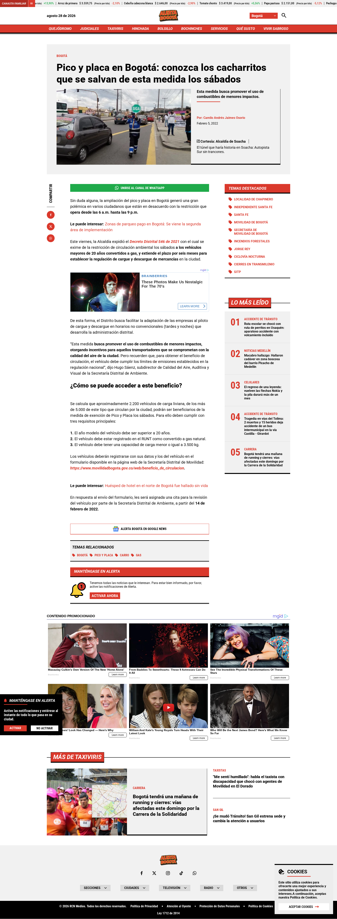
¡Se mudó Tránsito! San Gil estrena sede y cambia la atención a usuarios (249, 818)
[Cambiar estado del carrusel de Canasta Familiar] (31, 3)
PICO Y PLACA (104, 555)
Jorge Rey (242, 249)
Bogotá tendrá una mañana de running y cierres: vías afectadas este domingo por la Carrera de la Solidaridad (264, 459)
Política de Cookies (303, 897)
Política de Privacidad (144, 906)
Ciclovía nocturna (249, 257)
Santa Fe (241, 215)
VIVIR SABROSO (275, 29)
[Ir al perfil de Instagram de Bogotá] (168, 873)
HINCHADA (140, 29)
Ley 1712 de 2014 (168, 913)
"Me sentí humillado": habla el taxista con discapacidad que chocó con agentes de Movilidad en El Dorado (248, 781)
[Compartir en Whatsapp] (51, 238)
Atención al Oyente (179, 906)
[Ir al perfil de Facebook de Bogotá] (142, 873)
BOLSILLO (165, 29)
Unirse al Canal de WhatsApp (142, 188)
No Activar (44, 728)
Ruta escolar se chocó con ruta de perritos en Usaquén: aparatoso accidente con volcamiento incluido (264, 329)
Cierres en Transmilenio (254, 264)
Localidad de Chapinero (253, 199)
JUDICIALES (89, 29)
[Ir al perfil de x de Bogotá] (154, 873)
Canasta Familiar (14, 3)
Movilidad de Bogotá (251, 222)
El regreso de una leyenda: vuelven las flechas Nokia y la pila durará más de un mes (263, 392)
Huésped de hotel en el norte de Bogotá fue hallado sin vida (156, 485)
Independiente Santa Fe (253, 207)
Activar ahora (105, 595)
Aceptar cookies (301, 907)
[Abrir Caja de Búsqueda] (284, 16)
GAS (138, 555)
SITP (237, 272)
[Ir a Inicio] (168, 16)
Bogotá (82, 555)
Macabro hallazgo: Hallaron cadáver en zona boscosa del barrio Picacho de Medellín (263, 361)
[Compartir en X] (51, 226)
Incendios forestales (252, 241)
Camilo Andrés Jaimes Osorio (224, 118)
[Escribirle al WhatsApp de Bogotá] (194, 873)
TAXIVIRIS (115, 29)
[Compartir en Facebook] (51, 215)
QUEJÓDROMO (60, 29)
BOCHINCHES (191, 29)
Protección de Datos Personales (220, 906)
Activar (15, 728)
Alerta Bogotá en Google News (144, 529)
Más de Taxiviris (77, 757)
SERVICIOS (219, 29)
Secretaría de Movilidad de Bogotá (251, 232)
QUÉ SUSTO (245, 29)
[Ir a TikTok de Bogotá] (181, 873)
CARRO (124, 555)
